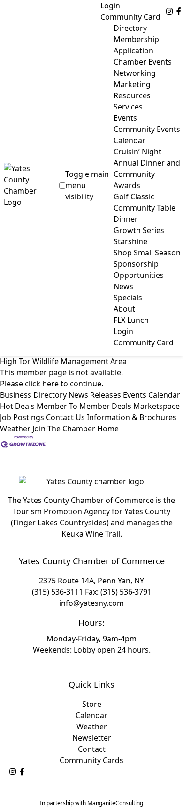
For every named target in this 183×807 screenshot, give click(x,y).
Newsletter (91, 738)
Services (128, 107)
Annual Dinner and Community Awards (147, 174)
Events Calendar (151, 395)
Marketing (132, 84)
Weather (15, 428)
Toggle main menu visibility (87, 185)
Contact (92, 749)
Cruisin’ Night (137, 151)
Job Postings (22, 417)
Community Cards (91, 760)
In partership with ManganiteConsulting (91, 803)
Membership (136, 39)
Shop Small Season (147, 252)
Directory (130, 28)
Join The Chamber (63, 428)
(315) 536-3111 (57, 592)
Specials (128, 297)
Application (133, 50)
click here (42, 383)
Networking (135, 73)
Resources (132, 95)
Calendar (91, 715)
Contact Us (65, 417)
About (124, 309)
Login (110, 5)
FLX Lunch (131, 320)
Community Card (130, 17)
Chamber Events (143, 62)
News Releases (95, 395)
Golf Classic (134, 196)
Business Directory (33, 395)
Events (125, 118)
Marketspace (156, 406)
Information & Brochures (131, 417)
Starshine (130, 241)
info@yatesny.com (91, 603)
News (123, 286)
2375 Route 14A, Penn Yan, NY (91, 580)
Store (91, 704)
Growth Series (139, 230)
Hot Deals (17, 406)
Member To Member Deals (84, 406)
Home (108, 428)
